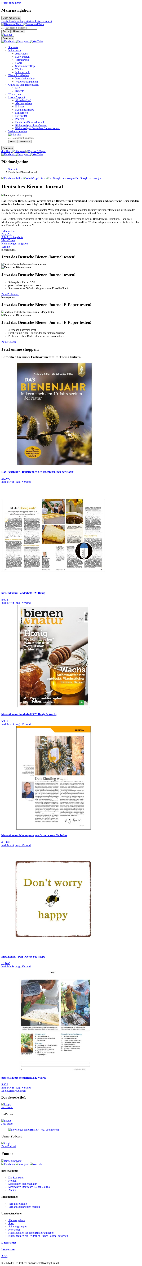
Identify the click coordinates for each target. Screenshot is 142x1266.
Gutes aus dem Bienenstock (23, 84)
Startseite (13, 47)
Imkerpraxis (14, 50)
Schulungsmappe (24, 109)
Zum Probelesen (10, 294)
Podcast (19, 118)
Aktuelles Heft (23, 100)
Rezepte (19, 90)
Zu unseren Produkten (13, 1090)
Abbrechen (18, 31)
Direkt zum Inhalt (11, 2)
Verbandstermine (17, 131)
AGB (4, 1256)
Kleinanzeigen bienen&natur (31, 125)
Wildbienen (14, 94)
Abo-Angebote (23, 103)
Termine (5, 246)
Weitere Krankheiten (26, 81)
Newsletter (21, 115)
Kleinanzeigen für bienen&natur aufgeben (31, 1232)
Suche (6, 31)
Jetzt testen (7, 1107)
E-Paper (19, 106)
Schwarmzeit (22, 56)
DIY (17, 87)
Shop (11, 1223)
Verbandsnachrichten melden (24, 1206)
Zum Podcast (8, 1146)
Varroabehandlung (25, 78)
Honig (18, 62)
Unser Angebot (16, 97)
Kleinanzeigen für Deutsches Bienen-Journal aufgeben (38, 1235)
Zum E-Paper (8, 341)
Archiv (12, 1189)
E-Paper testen (9, 231)
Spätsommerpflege (25, 66)
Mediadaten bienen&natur (22, 1183)
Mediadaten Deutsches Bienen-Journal (29, 1186)
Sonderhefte (21, 112)
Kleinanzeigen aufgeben (14, 243)
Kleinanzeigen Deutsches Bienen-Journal (37, 128)
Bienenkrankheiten (18, 75)
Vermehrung (22, 59)
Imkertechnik (22, 72)
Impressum (8, 1249)
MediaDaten (8, 240)
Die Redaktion (16, 1177)
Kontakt (12, 1180)
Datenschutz (8, 1242)
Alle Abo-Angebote (12, 237)
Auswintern (21, 53)
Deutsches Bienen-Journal (29, 122)
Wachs (19, 69)
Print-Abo (6, 234)
